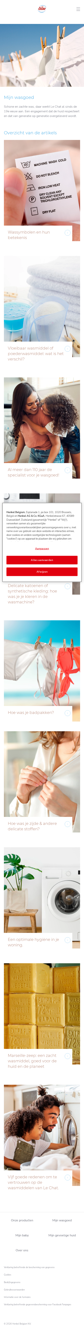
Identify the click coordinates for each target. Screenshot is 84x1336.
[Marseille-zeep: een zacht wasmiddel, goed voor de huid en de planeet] (42, 1022)
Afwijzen (42, 572)
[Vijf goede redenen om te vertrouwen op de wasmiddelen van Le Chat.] (42, 1143)
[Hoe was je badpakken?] (42, 673)
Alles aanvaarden (42, 560)
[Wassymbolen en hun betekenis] (42, 196)
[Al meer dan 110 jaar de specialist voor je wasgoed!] (42, 433)
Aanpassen (42, 548)
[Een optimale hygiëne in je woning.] (42, 903)
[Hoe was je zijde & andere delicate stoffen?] (42, 787)
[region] (42, 542)
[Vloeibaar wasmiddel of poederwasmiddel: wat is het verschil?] (42, 315)
